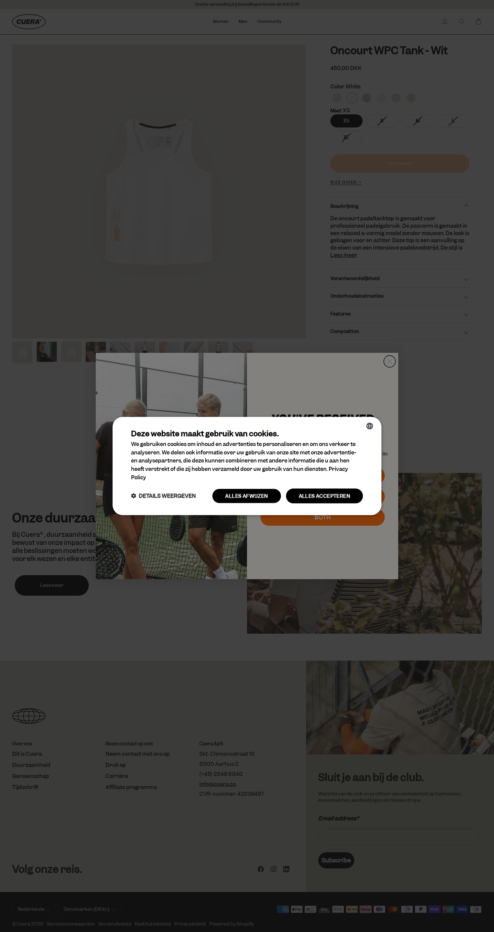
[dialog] (247, 466)
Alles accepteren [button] (324, 495)
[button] (163, 496)
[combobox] (369, 425)
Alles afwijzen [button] (246, 495)
